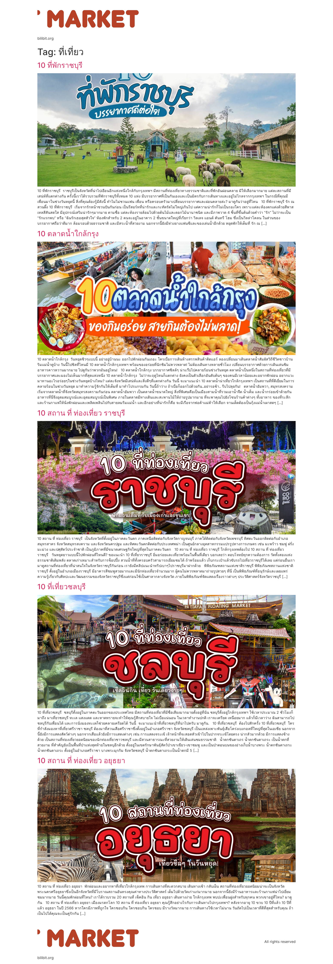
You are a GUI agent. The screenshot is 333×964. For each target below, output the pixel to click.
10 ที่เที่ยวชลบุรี (61, 586)
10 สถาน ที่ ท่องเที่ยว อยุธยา (81, 760)
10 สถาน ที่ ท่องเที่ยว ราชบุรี (81, 413)
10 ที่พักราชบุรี (59, 65)
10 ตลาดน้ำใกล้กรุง (68, 233)
